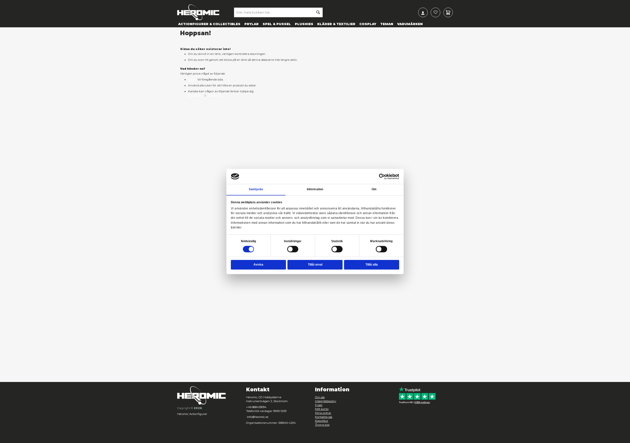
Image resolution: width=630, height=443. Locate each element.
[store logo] (198, 12)
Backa (192, 79)
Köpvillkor (321, 421)
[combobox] (278, 12)
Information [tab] (315, 189)
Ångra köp (322, 425)
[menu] (315, 23)
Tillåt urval (315, 264)
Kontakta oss (323, 417)
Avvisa (258, 264)
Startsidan (195, 95)
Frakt (318, 405)
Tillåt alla (371, 264)
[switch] (293, 249)
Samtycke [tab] (256, 189)
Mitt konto (215, 95)
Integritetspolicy (325, 401)
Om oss (320, 397)
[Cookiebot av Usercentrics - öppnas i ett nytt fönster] (382, 176)
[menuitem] (209, 23)
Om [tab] (374, 189)
